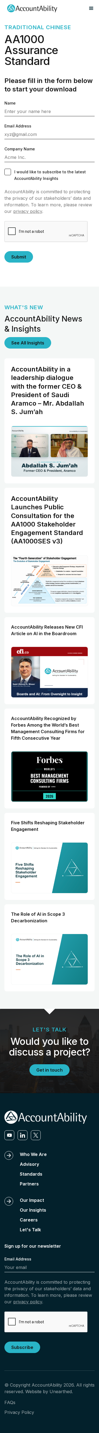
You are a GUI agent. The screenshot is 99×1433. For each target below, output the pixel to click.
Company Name (19, 149)
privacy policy (27, 211)
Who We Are (33, 1154)
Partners (29, 1184)
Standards (31, 1174)
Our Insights (33, 1210)
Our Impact (32, 1200)
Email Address (17, 126)
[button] (91, 8)
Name (10, 103)
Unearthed (61, 1391)
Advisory (29, 1164)
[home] (30, 8)
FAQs (9, 1402)
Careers (29, 1220)
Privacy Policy (19, 1412)
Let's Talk (30, 1229)
